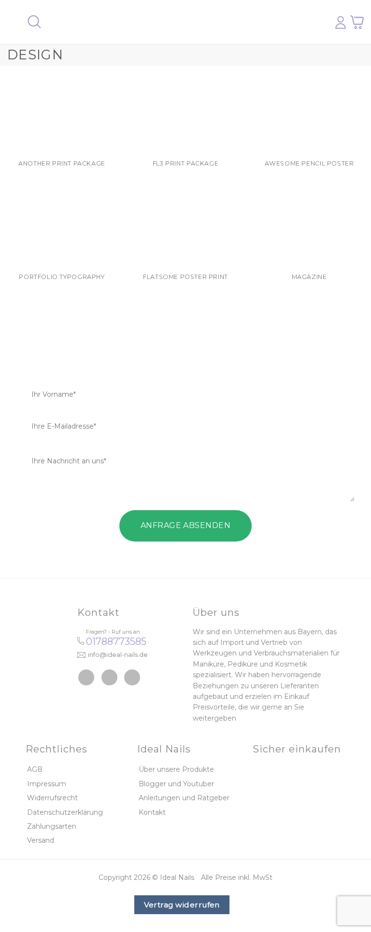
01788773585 (116, 641)
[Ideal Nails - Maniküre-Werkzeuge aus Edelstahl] (182, 22)
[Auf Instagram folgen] (109, 677)
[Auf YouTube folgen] (132, 677)
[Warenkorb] (357, 22)
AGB (35, 769)
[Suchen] (34, 22)
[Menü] (13, 22)
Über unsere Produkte (176, 769)
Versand (40, 840)
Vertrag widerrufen (182, 904)
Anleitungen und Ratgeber (184, 797)
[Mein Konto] (340, 22)
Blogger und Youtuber (176, 783)
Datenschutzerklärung (65, 812)
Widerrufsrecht (52, 797)
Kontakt (152, 812)
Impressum (46, 783)
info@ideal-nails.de (118, 654)
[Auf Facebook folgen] (86, 677)
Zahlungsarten (51, 826)
